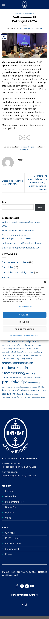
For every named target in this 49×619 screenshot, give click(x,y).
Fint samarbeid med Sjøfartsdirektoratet (23, 243)
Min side (9, 491)
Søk (4, 202)
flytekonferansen (17, 348)
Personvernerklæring (31, 335)
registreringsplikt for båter (36, 387)
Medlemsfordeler (14, 502)
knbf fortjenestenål (35, 355)
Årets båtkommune (25, 397)
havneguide (6, 355)
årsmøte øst (41, 398)
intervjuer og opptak (19, 355)
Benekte (24, 322)
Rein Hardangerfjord (12, 390)
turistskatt (34, 394)
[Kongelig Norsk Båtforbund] (24, 4)
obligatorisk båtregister (12, 377)
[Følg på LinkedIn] (27, 586)
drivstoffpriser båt (19, 345)
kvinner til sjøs (8, 359)
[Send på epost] (29, 137)
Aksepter (24, 315)
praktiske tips (15, 382)
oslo (24, 377)
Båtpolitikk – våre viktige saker (18, 272)
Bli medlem (11, 496)
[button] (45, 282)
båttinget (24, 150)
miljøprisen (26, 358)
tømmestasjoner (9, 397)
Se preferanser (24, 329)
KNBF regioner (13, 538)
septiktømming (39, 390)
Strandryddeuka (24, 394)
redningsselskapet (18, 387)
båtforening (20, 341)
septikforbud (27, 390)
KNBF (40, 28)
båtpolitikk (32, 341)
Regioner (29, 14)
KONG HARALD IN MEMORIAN (18, 230)
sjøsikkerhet (9, 393)
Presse (8, 554)
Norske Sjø (31, 373)
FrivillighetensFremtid (19, 352)
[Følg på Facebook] (17, 586)
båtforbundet (9, 341)
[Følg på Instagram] (22, 586)
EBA (28, 345)
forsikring (29, 348)
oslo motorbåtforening (34, 377)
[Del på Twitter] (24, 137)
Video (8, 518)
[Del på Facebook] (20, 137)
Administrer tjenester (24, 306)
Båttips (5, 277)
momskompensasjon (17, 363)
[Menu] (3, 4)
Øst (35, 398)
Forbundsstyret (13, 543)
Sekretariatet (12, 549)
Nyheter (19, 14)
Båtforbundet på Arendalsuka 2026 (20, 247)
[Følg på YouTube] (31, 586)
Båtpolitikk (7, 267)
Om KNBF (10, 533)
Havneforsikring (35, 352)
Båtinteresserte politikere (15, 262)
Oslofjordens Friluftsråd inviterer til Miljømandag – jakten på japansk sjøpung (37, 183)
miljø (17, 358)
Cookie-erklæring (15, 335)
